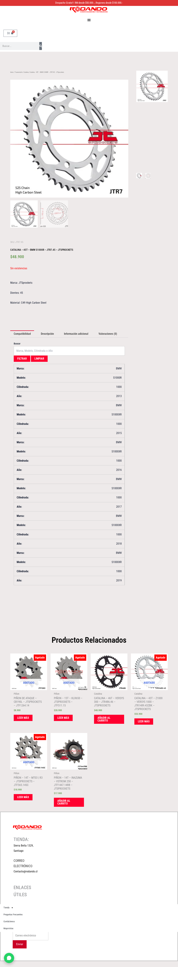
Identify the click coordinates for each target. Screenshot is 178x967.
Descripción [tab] (47, 333)
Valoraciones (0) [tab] (108, 333)
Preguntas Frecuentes (13, 914)
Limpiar (39, 358)
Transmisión (18, 72)
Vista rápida (28, 687)
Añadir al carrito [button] (104, 719)
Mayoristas (8, 928)
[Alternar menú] (89, 20)
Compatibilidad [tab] (22, 333)
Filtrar (22, 358)
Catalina (26, 72)
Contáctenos (9, 921)
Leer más (23, 717)
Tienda (6, 907)
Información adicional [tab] (76, 333)
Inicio (12, 72)
